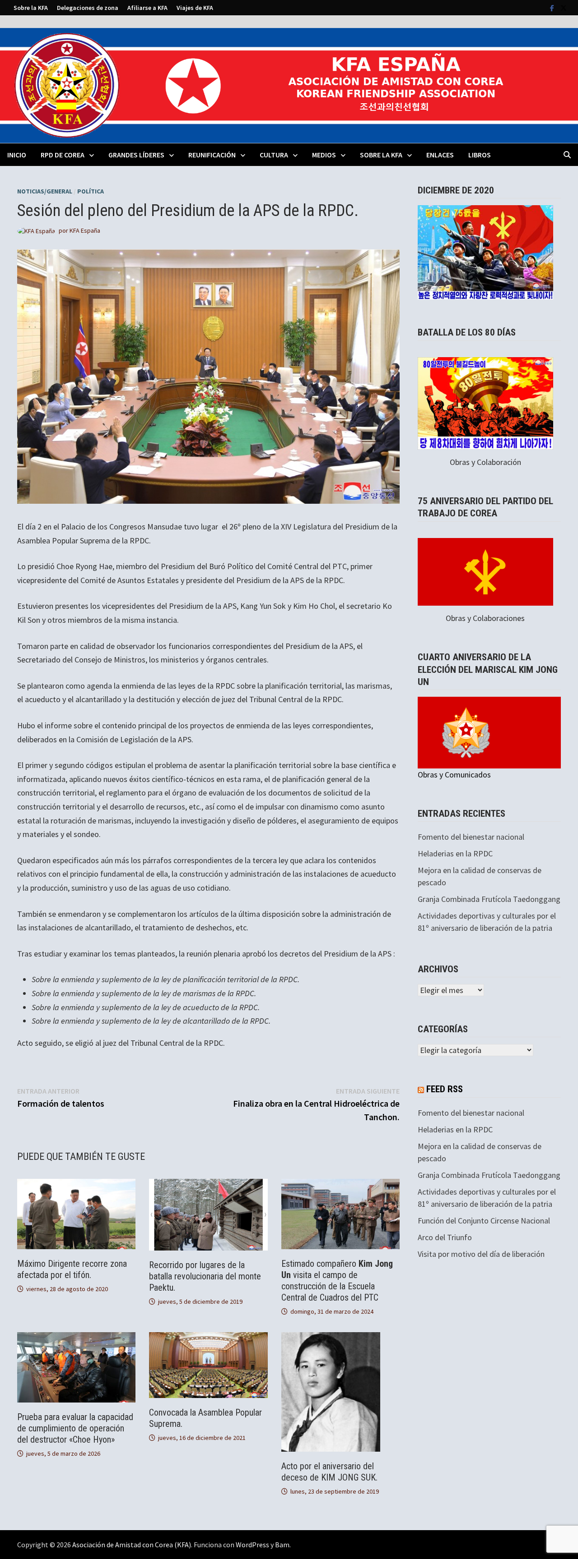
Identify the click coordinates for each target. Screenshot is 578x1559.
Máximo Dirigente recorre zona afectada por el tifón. (72, 1269)
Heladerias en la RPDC (455, 853)
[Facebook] (553, 7)
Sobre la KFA (31, 8)
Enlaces (440, 154)
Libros (479, 154)
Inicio (16, 154)
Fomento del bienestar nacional (471, 837)
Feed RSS (444, 1089)
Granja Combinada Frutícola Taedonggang (489, 899)
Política (90, 191)
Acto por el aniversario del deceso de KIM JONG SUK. (329, 1472)
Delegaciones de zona (87, 8)
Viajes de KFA (195, 8)
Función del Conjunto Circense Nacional (484, 1220)
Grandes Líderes (136, 154)
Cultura (274, 154)
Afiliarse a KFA (147, 8)
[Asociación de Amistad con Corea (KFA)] (289, 84)
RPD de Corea (62, 154)
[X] (563, 7)
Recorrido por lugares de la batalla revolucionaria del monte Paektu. (205, 1276)
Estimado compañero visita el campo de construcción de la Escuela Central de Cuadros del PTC (337, 1280)
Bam (282, 1544)
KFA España (85, 230)
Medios (324, 154)
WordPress (252, 1544)
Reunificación (212, 154)
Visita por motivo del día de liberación (481, 1254)
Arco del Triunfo (445, 1237)
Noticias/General (44, 191)
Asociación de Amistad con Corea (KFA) (131, 1544)
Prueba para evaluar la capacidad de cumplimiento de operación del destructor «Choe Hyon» (75, 1428)
